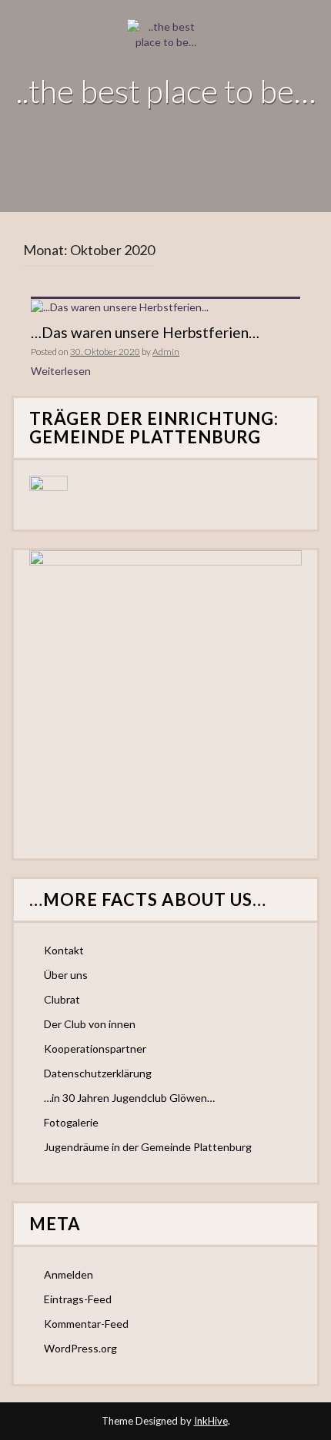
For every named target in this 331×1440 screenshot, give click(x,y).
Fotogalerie (71, 1122)
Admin (165, 351)
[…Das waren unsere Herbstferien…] (120, 306)
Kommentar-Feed (86, 1323)
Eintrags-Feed (78, 1299)
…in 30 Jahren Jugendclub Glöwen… (129, 1097)
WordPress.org (80, 1348)
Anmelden (68, 1274)
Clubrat (62, 999)
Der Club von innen (89, 1023)
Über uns (66, 974)
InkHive (211, 1421)
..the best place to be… (166, 90)
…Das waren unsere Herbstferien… (145, 332)
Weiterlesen (61, 370)
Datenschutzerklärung (98, 1073)
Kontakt (64, 950)
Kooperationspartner (95, 1048)
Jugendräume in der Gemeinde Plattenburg (148, 1146)
